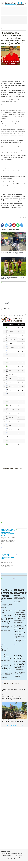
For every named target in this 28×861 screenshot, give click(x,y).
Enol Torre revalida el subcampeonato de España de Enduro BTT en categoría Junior (7, 667)
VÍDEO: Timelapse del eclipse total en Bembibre (14, 690)
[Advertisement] (14, 788)
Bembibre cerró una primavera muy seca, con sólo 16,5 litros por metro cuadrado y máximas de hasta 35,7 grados (20, 629)
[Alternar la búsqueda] (26, 3)
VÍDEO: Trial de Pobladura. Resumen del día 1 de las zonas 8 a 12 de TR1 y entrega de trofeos (13, 698)
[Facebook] (2, 225)
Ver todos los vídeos (15, 725)
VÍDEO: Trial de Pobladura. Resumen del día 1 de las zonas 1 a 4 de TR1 (13, 720)
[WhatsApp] (18, 225)
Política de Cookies (17, 855)
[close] (2, 3)
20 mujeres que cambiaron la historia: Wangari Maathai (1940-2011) (7, 557)
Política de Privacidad (6, 855)
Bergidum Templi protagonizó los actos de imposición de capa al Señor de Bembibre (20, 592)
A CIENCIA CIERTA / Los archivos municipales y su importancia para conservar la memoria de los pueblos (8, 532)
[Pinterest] (14, 225)
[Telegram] (21, 225)
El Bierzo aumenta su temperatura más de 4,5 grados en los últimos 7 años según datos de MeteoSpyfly (7, 619)
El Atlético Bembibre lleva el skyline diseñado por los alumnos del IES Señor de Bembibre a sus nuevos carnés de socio (7, 594)
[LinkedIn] (10, 225)
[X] (6, 225)
